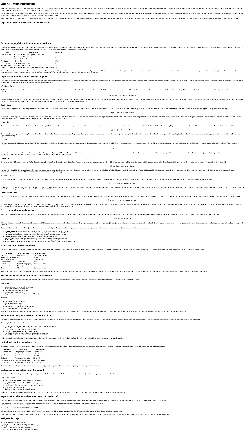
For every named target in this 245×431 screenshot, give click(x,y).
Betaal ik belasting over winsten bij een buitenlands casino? (20, 429)
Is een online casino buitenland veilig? (13, 422)
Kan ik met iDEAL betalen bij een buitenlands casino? (18, 424)
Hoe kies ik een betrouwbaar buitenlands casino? (17, 427)
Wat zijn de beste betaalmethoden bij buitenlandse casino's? (20, 426)
